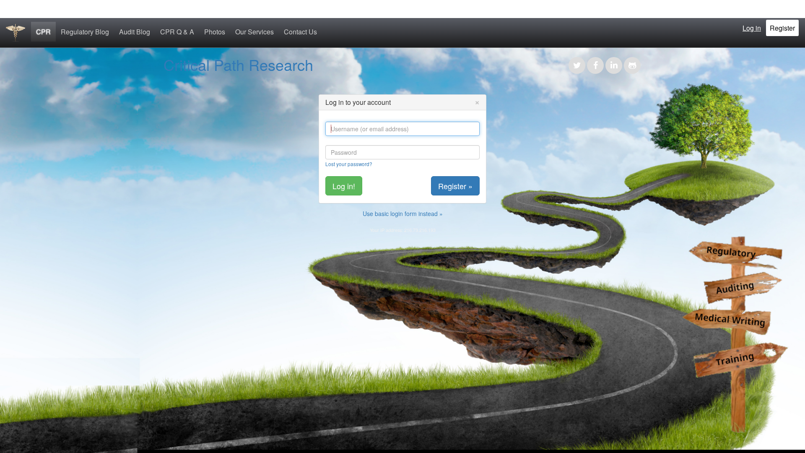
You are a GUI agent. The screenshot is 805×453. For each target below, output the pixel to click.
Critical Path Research (238, 64)
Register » (455, 185)
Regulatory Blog (85, 31)
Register (782, 28)
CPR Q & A (177, 31)
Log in (752, 28)
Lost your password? (348, 163)
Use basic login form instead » (403, 213)
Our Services (254, 31)
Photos (214, 31)
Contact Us (300, 31)
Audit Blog (134, 31)
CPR (43, 31)
